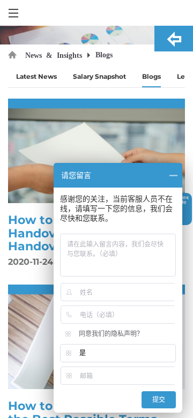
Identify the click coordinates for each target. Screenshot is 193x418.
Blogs (151, 76)
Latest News (36, 76)
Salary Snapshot (99, 76)
